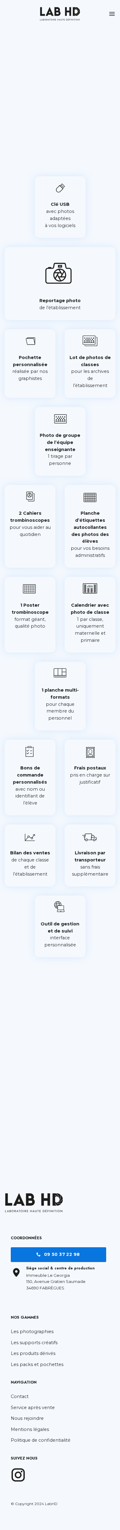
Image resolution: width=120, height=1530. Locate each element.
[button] (112, 14)
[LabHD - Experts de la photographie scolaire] (60, 14)
